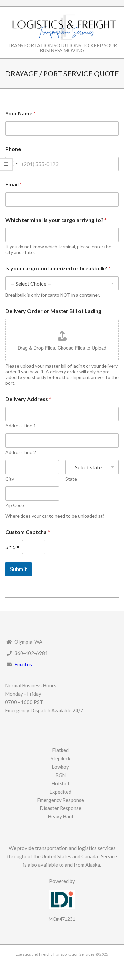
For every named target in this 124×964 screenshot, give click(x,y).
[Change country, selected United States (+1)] (12, 164)
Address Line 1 (20, 425)
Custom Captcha (27, 532)
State (71, 479)
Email (13, 184)
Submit (18, 569)
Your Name (20, 113)
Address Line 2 (20, 452)
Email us (23, 664)
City (9, 479)
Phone (13, 149)
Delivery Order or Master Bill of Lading (53, 311)
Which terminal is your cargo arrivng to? (56, 220)
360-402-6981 (31, 653)
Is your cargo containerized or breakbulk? (58, 268)
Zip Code (14, 505)
